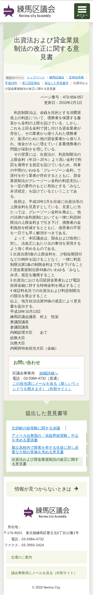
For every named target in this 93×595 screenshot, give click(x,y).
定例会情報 (76, 77)
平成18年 (11, 83)
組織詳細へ (48, 373)
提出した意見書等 (56, 83)
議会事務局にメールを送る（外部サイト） (44, 573)
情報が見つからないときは (43, 489)
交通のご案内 (21, 557)
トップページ (36, 77)
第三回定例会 (31, 83)
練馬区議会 (56, 77)
